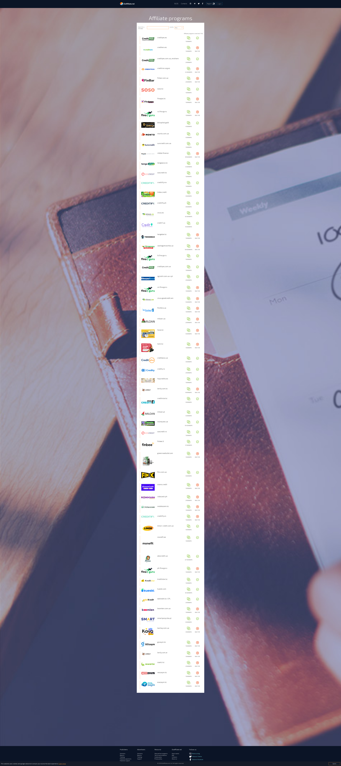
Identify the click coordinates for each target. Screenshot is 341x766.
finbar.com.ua (162, 78)
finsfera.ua (161, 308)
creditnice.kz (162, 398)
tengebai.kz (162, 234)
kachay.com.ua (163, 628)
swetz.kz (160, 662)
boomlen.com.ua (163, 608)
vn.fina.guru (162, 287)
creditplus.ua (162, 358)
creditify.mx (162, 182)
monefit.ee (161, 537)
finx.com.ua (162, 472)
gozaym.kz (161, 642)
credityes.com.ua (164, 266)
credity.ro (161, 369)
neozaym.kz (162, 672)
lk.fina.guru (162, 255)
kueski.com (161, 589)
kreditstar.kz (162, 579)
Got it (334, 763)
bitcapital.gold (163, 122)
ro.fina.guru (162, 111)
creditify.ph (161, 203)
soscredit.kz (162, 172)
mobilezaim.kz (163, 506)
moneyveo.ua (162, 421)
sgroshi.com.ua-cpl (165, 276)
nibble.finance (163, 153)
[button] (179, 27)
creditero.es (162, 47)
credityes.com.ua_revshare (168, 58)
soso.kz (160, 89)
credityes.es (162, 37)
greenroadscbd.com (165, 453)
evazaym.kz (162, 682)
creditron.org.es (163, 68)
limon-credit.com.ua (165, 526)
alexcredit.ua (162, 556)
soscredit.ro (162, 431)
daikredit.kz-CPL (163, 599)
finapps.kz (161, 98)
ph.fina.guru (162, 568)
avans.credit (162, 484)
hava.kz (160, 330)
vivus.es (160, 213)
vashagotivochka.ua (165, 246)
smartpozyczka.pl (164, 618)
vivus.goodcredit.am (165, 298)
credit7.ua (161, 223)
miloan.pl (161, 412)
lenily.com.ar (162, 652)
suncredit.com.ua (164, 143)
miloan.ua (161, 318)
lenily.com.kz (162, 388)
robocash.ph (162, 496)
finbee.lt (160, 441)
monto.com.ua (163, 133)
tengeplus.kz (162, 163)
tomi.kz (160, 344)
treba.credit (162, 192)
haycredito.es (162, 378)
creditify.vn (161, 516)
